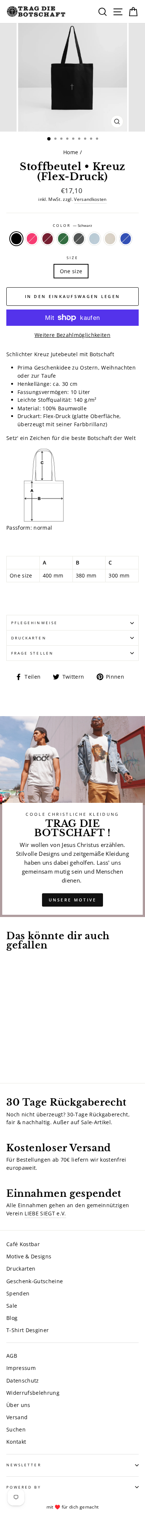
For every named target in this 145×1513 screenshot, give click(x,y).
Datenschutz (22, 1380)
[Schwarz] (10, 1050)
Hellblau (94, 238)
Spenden (17, 1293)
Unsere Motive (73, 900)
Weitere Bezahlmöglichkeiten (72, 334)
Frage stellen (32, 653)
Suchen (16, 1429)
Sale (11, 1305)
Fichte (63, 238)
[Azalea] (19, 1050)
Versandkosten (90, 199)
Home (70, 152)
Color (72, 225)
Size (72, 257)
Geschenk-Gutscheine (34, 1281)
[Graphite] (45, 1050)
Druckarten (28, 637)
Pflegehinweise (34, 622)
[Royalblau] (27, 1057)
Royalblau (125, 238)
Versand (17, 1417)
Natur (110, 238)
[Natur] (19, 1057)
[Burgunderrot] (27, 1050)
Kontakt (16, 1441)
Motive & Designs (28, 1256)
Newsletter (23, 1464)
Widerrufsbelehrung (32, 1392)
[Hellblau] (10, 1057)
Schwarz (16, 238)
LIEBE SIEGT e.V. (45, 1213)
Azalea (32, 238)
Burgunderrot (47, 238)
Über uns (18, 1404)
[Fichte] (36, 1050)
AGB (11, 1355)
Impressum (21, 1367)
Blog (11, 1317)
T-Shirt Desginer (27, 1330)
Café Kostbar (23, 1244)
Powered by (23, 1487)
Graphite (78, 238)
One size (71, 271)
